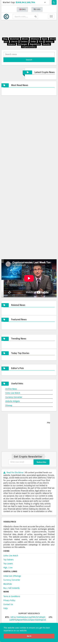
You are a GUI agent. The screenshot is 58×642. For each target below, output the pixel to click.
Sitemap (8, 405)
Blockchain (14, 39)
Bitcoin (25, 39)
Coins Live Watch (12, 393)
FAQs (5, 608)
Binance (11, 44)
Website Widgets (12, 401)
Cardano (24, 41)
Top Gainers (8, 560)
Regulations (35, 44)
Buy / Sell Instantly (11, 588)
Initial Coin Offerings (12, 576)
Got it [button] (29, 636)
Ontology (49, 41)
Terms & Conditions (11, 596)
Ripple (44, 39)
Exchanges (22, 44)
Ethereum (35, 39)
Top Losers (8, 563)
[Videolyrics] (7, 16)
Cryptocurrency (29, 47)
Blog (5, 39)
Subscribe (41, 462)
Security (46, 44)
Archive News (11, 389)
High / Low (8, 567)
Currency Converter (13, 397)
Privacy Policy (9, 600)
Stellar (33, 41)
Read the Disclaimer (15, 472)
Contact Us (8, 604)
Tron (41, 41)
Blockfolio (7, 584)
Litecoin (14, 41)
